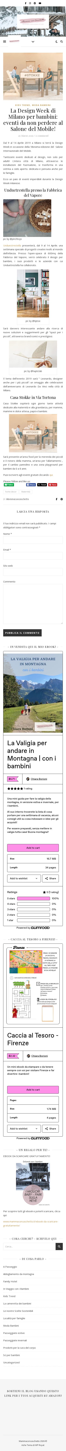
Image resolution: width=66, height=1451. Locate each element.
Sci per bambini (11, 1355)
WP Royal (39, 1445)
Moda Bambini (41, 105)
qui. (51, 474)
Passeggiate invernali (15, 1340)
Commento (9, 581)
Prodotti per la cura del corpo (19, 1347)
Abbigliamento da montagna (18, 1274)
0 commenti (41, 135)
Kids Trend (22, 105)
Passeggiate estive (14, 1333)
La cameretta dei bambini (17, 1303)
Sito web (8, 565)
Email (7, 549)
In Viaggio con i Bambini (16, 1288)
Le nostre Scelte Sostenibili (18, 1310)
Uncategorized (11, 1362)
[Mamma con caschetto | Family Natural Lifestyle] (33, 21)
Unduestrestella (12, 245)
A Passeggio (10, 1266)
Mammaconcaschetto (17, 499)
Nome (7, 533)
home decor (10, 491)
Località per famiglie (14, 1318)
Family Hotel (10, 1281)
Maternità (25, 491)
